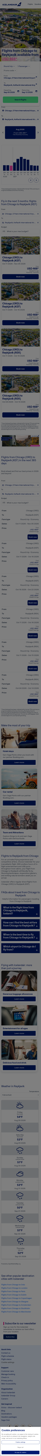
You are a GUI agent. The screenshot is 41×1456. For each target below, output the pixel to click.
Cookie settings (20, 1442)
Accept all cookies (20, 1452)
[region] (20, 1441)
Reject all (20, 1447)
